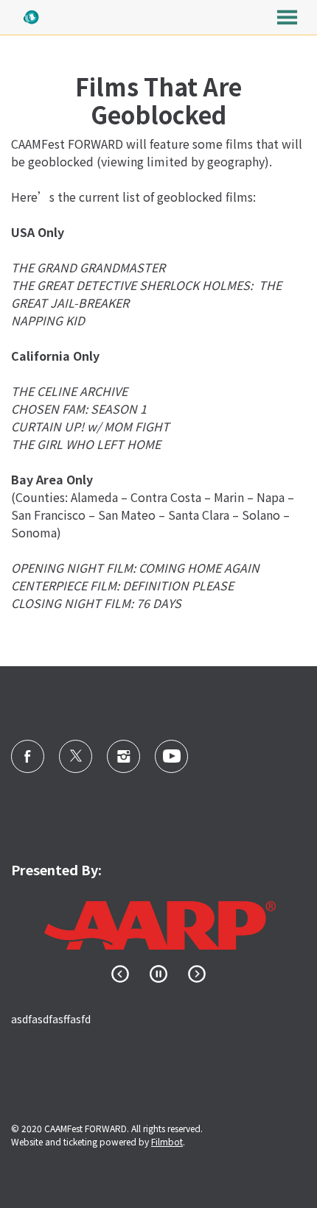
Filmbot (167, 1141)
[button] (287, 17)
